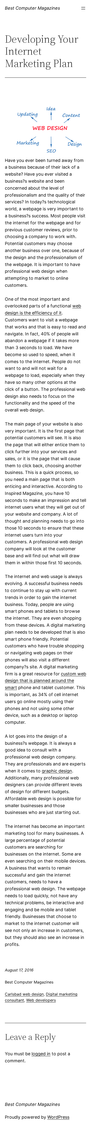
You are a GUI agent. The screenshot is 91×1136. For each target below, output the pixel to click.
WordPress (58, 1117)
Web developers (41, 1000)
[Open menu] (83, 8)
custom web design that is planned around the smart (45, 680)
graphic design (57, 770)
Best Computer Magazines (32, 8)
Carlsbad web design (24, 994)
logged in (41, 1053)
